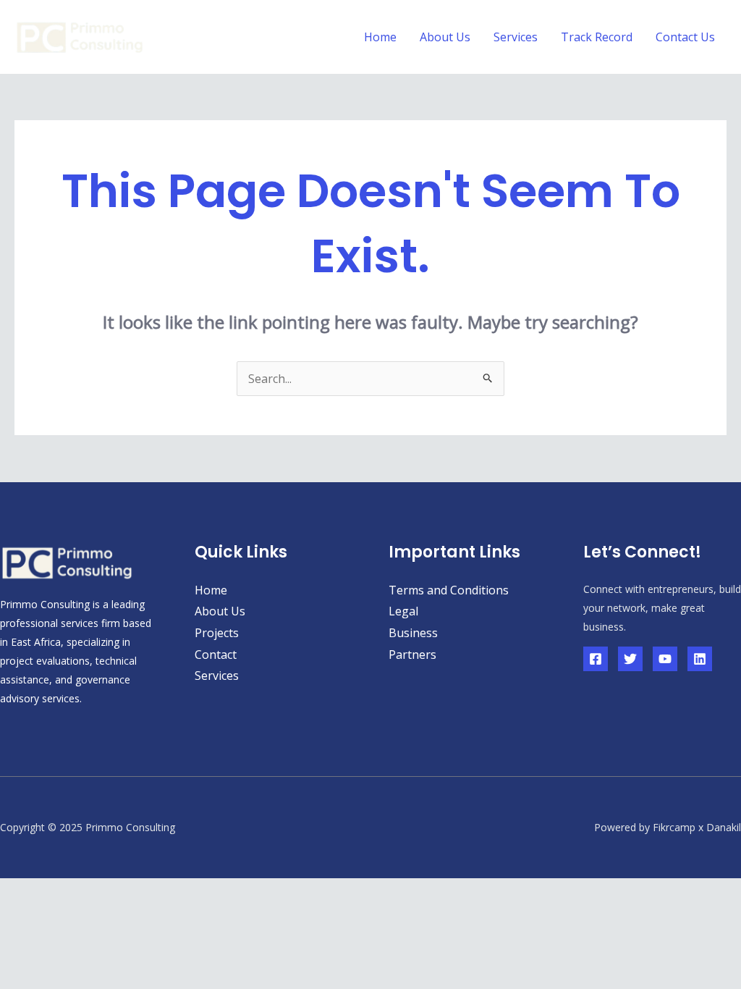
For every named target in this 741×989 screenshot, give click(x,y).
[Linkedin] (699, 659)
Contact (216, 654)
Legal (403, 611)
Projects (217, 633)
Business (413, 633)
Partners (412, 654)
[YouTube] (665, 659)
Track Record (596, 37)
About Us (445, 37)
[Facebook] (595, 659)
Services (516, 37)
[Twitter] (630, 659)
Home (380, 37)
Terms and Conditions (449, 590)
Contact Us (685, 37)
